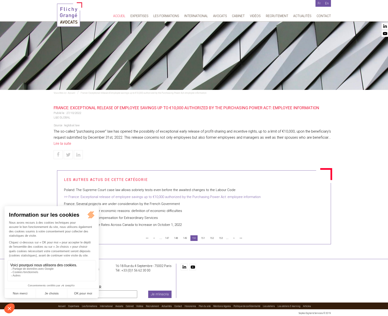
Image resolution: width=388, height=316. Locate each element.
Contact (324, 16)
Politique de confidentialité (247, 306)
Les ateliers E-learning (289, 306)
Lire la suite (62, 143)
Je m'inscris (160, 294)
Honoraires (190, 306)
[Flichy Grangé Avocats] (69, 14)
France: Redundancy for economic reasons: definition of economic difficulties (123, 211)
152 (212, 238)
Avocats (220, 16)
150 (194, 238)
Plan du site (205, 306)
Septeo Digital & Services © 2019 (315, 313)
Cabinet (238, 16)
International (196, 16)
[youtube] (192, 267)
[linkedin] (184, 267)
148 (176, 238)
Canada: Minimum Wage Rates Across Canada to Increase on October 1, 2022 (123, 225)
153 (221, 238)
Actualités (302, 16)
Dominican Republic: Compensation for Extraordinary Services (111, 218)
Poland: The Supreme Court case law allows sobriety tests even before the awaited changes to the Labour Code (150, 190)
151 (203, 238)
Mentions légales (222, 306)
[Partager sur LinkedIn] (78, 154)
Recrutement (277, 16)
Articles (307, 306)
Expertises (139, 16)
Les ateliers (269, 306)
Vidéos (255, 16)
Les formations (166, 16)
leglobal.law (72, 125)
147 (167, 238)
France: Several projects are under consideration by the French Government (122, 204)
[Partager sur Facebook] (58, 154)
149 (185, 238)
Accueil (119, 16)
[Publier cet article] (68, 154)
